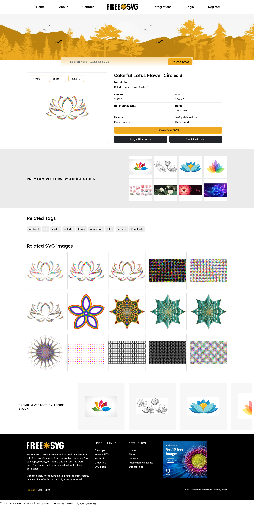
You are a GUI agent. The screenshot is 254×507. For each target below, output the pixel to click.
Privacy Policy (220, 489)
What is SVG (101, 454)
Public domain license (141, 462)
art (45, 229)
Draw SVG (100, 462)
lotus (109, 229)
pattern (121, 229)
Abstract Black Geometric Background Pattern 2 (168, 365)
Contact (88, 7)
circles (55, 229)
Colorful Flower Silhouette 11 (168, 324)
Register (214, 7)
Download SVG (168, 130)
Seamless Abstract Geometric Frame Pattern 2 (127, 364)
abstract (34, 229)
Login (190, 7)
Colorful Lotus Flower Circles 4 (127, 283)
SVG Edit (100, 458)
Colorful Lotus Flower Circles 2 (45, 283)
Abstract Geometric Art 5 (44, 367)
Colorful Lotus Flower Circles (86, 283)
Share (36, 78)
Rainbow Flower (80, 326)
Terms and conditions (201, 489)
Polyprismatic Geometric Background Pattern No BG (209, 282)
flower (81, 229)
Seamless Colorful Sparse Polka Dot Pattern (86, 365)
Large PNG (140, 139)
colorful (68, 229)
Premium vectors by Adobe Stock (61, 179)
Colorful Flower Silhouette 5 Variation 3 (127, 324)
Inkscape (100, 450)
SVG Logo (100, 466)
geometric (96, 229)
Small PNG (195, 139)
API (187, 489)
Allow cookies (86, 503)
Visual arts (137, 229)
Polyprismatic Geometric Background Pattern (168, 283)
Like (76, 78)
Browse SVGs (179, 62)
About (63, 7)
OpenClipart (182, 122)
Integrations (162, 7)
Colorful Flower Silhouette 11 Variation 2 (209, 324)
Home (40, 7)
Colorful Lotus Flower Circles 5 (45, 324)
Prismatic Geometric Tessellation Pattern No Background (209, 364)
